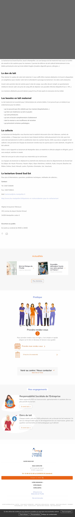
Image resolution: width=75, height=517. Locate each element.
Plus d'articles (37, 281)
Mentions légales (61, 504)
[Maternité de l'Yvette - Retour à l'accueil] (37, 452)
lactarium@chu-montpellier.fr (15, 194)
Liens (25, 505)
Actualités (37, 256)
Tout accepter (66, 511)
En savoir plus (25, 406)
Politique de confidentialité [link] (49, 514)
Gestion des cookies (43, 505)
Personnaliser (35, 514)
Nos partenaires (55, 505)
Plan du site (32, 505)
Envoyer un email (36, 477)
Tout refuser (24, 514)
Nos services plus (37, 498)
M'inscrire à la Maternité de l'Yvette (37, 493)
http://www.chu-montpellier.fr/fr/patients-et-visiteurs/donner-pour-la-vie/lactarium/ (29, 198)
